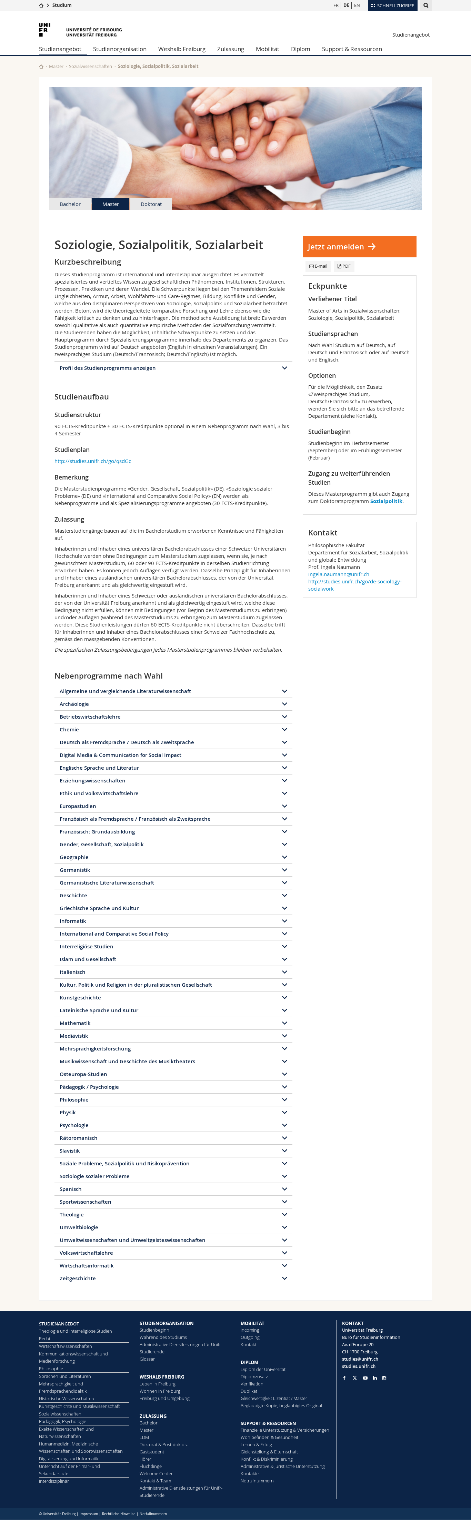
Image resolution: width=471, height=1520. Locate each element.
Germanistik (75, 869)
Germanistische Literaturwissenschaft (107, 882)
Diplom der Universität (263, 1369)
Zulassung (230, 49)
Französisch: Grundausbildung (97, 831)
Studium (62, 5)
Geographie (74, 857)
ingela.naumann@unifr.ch (338, 574)
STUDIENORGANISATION (167, 1323)
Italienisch (73, 972)
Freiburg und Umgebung (165, 1398)
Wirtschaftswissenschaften (65, 1346)
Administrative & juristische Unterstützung (283, 1466)
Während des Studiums (163, 1337)
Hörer (145, 1459)
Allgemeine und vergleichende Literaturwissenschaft (125, 691)
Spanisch (71, 1189)
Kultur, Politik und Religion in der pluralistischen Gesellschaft (136, 984)
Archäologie (74, 704)
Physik (68, 1112)
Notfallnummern (153, 1514)
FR (336, 5)
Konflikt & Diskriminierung (267, 1459)
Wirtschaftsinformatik (87, 1265)
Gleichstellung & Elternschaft (269, 1452)
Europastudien (78, 806)
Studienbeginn (154, 1330)
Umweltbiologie (79, 1227)
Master (56, 66)
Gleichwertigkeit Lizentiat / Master (274, 1398)
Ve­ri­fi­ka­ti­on (252, 1384)
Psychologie (74, 1125)
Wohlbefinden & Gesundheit (269, 1437)
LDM (144, 1437)
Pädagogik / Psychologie (89, 1086)
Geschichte (73, 895)
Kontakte (250, 1473)
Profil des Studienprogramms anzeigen (108, 368)
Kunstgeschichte (80, 997)
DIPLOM (249, 1362)
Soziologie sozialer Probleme (95, 1176)
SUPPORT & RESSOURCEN (268, 1423)
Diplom (300, 49)
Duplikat (249, 1391)
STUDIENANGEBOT (59, 1324)
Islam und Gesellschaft (88, 959)
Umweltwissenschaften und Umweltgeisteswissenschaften (133, 1240)
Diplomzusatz (254, 1376)
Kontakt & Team (155, 1481)
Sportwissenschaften (85, 1201)
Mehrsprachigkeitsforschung (95, 1048)
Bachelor (70, 203)
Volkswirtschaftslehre (86, 1252)
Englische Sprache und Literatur (99, 767)
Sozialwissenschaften (90, 66)
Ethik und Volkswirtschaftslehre (99, 793)
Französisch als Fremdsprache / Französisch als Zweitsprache (135, 818)
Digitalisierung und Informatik (68, 1458)
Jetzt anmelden (336, 246)
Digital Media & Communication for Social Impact (120, 755)
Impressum (89, 1514)
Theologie (72, 1214)
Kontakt (248, 1344)
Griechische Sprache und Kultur (99, 908)
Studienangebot (411, 34)
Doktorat (151, 203)
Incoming (250, 1330)
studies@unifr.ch (360, 1359)
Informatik (73, 921)
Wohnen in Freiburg (160, 1391)
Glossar (147, 1359)
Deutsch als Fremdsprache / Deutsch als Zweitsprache (127, 742)
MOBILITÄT (252, 1323)
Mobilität (267, 49)
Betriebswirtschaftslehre (90, 716)
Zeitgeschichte (78, 1278)
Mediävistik (74, 1035)
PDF (346, 266)
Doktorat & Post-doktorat (165, 1444)
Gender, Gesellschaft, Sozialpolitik (102, 844)
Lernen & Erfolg (256, 1444)
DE (346, 5)
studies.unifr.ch (358, 1366)
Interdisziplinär (54, 1481)
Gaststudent (152, 1452)
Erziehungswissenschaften (93, 780)
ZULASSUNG (153, 1416)
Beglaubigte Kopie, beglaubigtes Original (281, 1405)
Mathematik (75, 1023)
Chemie (69, 729)
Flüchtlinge (151, 1466)
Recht (44, 1338)
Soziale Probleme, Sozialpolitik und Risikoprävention (125, 1163)
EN (357, 5)
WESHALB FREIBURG (162, 1377)
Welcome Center (156, 1473)
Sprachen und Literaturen (65, 1376)
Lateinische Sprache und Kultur (99, 1010)
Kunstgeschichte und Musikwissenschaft (79, 1406)
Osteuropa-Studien (83, 1074)
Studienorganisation (120, 49)
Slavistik (70, 1150)
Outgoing (250, 1337)
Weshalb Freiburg (182, 49)
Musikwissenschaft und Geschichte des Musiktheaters (127, 1061)
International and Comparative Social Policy (114, 933)
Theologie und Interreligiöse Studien (75, 1331)
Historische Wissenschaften (66, 1398)
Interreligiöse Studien (86, 946)
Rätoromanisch (79, 1138)
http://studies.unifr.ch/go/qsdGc (92, 460)
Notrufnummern (257, 1481)
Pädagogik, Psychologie (62, 1421)
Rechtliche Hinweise (119, 1514)
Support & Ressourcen (352, 49)
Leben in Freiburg (158, 1384)
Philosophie (74, 1099)
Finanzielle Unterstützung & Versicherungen (285, 1430)
